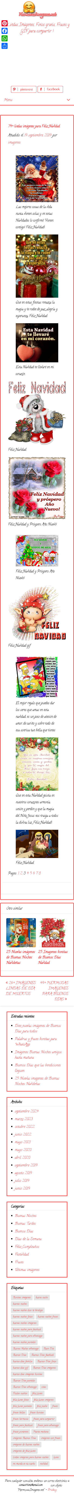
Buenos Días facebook (42, 1355)
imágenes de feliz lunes (24, 1451)
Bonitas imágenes (22, 1298)
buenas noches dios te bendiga (28, 1310)
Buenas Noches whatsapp (26, 1349)
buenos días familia (22, 1362)
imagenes (14, 142)
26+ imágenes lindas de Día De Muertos (21, 988)
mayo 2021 (23, 1142)
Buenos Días (24, 1231)
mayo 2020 (23, 1150)
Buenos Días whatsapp (25, 1387)
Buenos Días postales (24, 1381)
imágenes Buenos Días (24, 1438)
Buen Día (48, 1349)
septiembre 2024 (27, 1111)
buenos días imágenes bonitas (27, 1374)
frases (55, 1406)
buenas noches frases (48, 1317)
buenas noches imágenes (25, 1323)
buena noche (42, 1298)
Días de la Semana (28, 1239)
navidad (44, 1464)
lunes (56, 1458)
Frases (19, 1262)
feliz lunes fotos (21, 1400)
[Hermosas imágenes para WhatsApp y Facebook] (37, 9)
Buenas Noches (25, 1216)
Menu (8, 100)
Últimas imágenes (27, 1270)
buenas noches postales (24, 1342)
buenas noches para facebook (27, 1330)
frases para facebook (23, 1426)
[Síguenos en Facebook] (50, 92)
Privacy (52, 1490)
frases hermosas (20, 1419)
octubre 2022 (24, 1127)
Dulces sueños (20, 1394)
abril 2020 (22, 1158)
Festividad (22, 1254)
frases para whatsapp (48, 1426)
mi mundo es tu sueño (24, 1464)
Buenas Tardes (25, 1224)
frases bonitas (37, 1413)
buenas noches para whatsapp (27, 1336)
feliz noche (42, 1406)
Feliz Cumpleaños (27, 1247)
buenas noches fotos (23, 1317)
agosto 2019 (23, 1173)
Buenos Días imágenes (44, 1368)
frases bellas (19, 1413)
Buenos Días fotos (46, 1362)
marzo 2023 (24, 1119)
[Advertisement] (37, 60)
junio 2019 (22, 1188)
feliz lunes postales (22, 1406)
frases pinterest (20, 1432)
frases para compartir (43, 1419)
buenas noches (20, 1304)
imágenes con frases (50, 1438)
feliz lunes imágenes (44, 1400)
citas (44, 1387)
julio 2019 (22, 1181)
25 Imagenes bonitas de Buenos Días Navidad (53, 957)
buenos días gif (20, 1368)
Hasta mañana (40, 1432)
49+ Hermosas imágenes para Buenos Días (54, 991)
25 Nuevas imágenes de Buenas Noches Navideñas (20, 957)
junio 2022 (23, 1134)
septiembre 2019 (26, 1165)
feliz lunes (37, 1394)
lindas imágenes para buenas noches (31, 1458)
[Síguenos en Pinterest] (24, 92)
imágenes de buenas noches (26, 1445)
